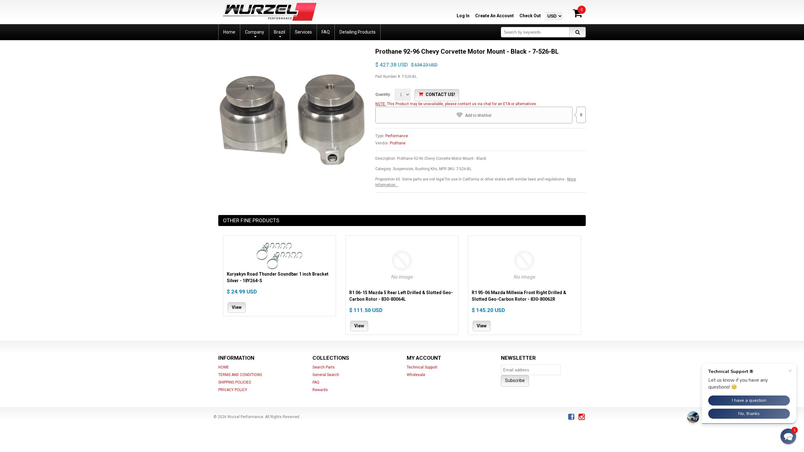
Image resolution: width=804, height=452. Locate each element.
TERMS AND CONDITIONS (240, 375)
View (237, 306)
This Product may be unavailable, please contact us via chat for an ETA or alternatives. (462, 104)
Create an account (494, 15)
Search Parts (323, 367)
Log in (463, 15)
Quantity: (383, 94)
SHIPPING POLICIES (234, 382)
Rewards (320, 390)
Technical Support (422, 367)
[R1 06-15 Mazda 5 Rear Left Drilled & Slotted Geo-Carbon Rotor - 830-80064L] (402, 264)
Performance (396, 136)
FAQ (315, 382)
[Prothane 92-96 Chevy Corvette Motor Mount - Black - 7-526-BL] (292, 50)
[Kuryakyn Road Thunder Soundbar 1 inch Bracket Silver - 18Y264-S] (279, 255)
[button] (788, 436)
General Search (325, 375)
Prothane (397, 143)
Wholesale (416, 375)
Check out (530, 15)
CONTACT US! (440, 94)
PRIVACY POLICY (232, 390)
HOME (223, 367)
